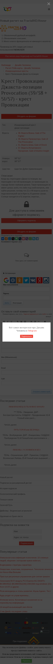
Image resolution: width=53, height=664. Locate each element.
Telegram (32, 330)
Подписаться (26, 336)
